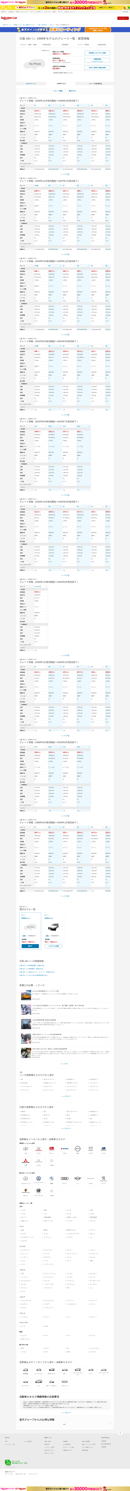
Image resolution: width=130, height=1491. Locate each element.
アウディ (24, 1233)
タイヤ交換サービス (87, 1447)
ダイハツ (24, 1217)
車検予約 (47, 1444)
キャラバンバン (72, 1086)
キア (68, 1335)
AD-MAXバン (71, 1079)
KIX (91, 1118)
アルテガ (24, 1241)
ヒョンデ (24, 1335)
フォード (47, 1253)
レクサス (70, 1221)
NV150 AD (24, 1083)
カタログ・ (28, 45)
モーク (23, 1291)
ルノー (69, 1317)
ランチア (47, 1304)
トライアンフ (48, 1288)
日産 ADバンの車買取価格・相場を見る (32, 965)
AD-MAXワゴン (26, 1115)
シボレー (92, 1250)
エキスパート (48, 1086)
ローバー (92, 1277)
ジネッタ (47, 1280)
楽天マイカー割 (49, 1453)
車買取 (47, 45)
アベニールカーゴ (26, 1086)
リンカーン (24, 1257)
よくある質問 (27, 1441)
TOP (6, 1441)
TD (68, 1348)
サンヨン (92, 1335)
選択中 (30, 946)
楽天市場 (125, 12)
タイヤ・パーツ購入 (68, 1447)
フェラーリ (93, 1300)
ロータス (70, 1277)
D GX (64, 426)
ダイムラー (93, 1273)
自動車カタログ (67, 1450)
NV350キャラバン (72, 1083)
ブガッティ (93, 1317)
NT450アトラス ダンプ (74, 1122)
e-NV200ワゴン (26, 1118)
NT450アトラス (49, 1122)
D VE (64, 747)
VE (78, 506)
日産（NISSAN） (42, 25)
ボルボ (46, 1326)
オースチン (93, 1284)
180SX (23, 1111)
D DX (35, 426)
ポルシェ (92, 1233)
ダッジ (69, 1261)
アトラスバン (94, 1083)
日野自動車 (93, 1217)
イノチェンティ (49, 1307)
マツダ (23, 1214)
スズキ (92, 1214)
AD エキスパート (49, 1079)
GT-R (45, 1118)
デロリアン (47, 1257)
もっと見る (64, 174)
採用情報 (103, 1447)
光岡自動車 (47, 1217)
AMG (22, 1230)
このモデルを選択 (53, 946)
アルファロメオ (26, 1300)
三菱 (91, 1210)
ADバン (52, 25)
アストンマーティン (50, 1273)
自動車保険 (85, 1450)
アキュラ (92, 1221)
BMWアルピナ (71, 1230)
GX (78, 105)
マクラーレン (71, 1284)
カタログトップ (31, 83)
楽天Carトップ (7, 25)
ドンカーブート (95, 1348)
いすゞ (46, 1214)
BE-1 (68, 1115)
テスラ (23, 1261)
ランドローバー (49, 1277)
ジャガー (70, 1273)
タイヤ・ (83, 45)
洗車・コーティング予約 (88, 1444)
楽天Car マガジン (49, 1450)
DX (35, 105)
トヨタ (23, 1210)
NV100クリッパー (95, 1122)
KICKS (69, 1118)
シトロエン (24, 1317)
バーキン (24, 1352)
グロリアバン (94, 1086)
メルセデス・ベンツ (27, 1237)
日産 (45, 1210)
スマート (92, 1230)
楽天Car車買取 (86, 1441)
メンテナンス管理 (49, 1447)
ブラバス (70, 1237)
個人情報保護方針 (106, 1444)
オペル (46, 1233)
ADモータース (25, 1339)
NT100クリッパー (26, 1122)
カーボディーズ (95, 1280)
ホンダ (69, 1210)
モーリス (24, 1288)
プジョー (47, 1317)
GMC (91, 1261)
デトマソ (92, 1304)
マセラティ (24, 1304)
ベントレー (24, 1277)
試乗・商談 (48, 1441)
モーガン (24, 1284)
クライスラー (48, 1250)
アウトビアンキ (49, 1300)
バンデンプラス (49, 1284)
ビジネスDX (37, 586)
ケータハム (70, 1280)
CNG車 (36, 185)
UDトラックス (48, 1221)
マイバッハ (47, 1237)
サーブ (23, 1326)
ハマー (23, 1264)
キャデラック (25, 1250)
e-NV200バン (94, 1079)
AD (22, 1079)
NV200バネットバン (50, 1083)
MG (68, 1288)
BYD (22, 1348)
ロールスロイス (26, 1280)
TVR (22, 1273)
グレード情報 (58, 91)
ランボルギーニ (72, 1304)
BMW (45, 1230)
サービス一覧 (8, 1474)
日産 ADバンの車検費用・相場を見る (31, 969)
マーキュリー (94, 1253)
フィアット (70, 1300)
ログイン (124, 18)
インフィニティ (49, 1264)
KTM (68, 1352)
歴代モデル (72, 91)
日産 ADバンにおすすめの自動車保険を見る (33, 975)
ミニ (91, 1237)
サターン (70, 1250)
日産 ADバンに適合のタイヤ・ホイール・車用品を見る (37, 972)
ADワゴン (47, 1115)
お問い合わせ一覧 (20, 1474)
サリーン (70, 1257)
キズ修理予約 (67, 1444)
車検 (65, 45)
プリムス (92, 1257)
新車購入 (65, 1441)
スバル (69, 1214)
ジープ (46, 1261)
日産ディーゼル (72, 1217)
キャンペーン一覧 (10, 1444)
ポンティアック (72, 1253)
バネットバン (94, 1090)
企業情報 (103, 1441)
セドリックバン (49, 1090)
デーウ (46, 1335)
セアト (46, 1352)
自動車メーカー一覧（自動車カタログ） (24, 25)
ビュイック (24, 1253)
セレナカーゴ (71, 1090)
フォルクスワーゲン (73, 1233)
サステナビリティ (33, 1474)
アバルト (24, 1307)
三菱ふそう (24, 1221)
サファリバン (25, 1090)
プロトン (47, 1348)
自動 (102, 45)
